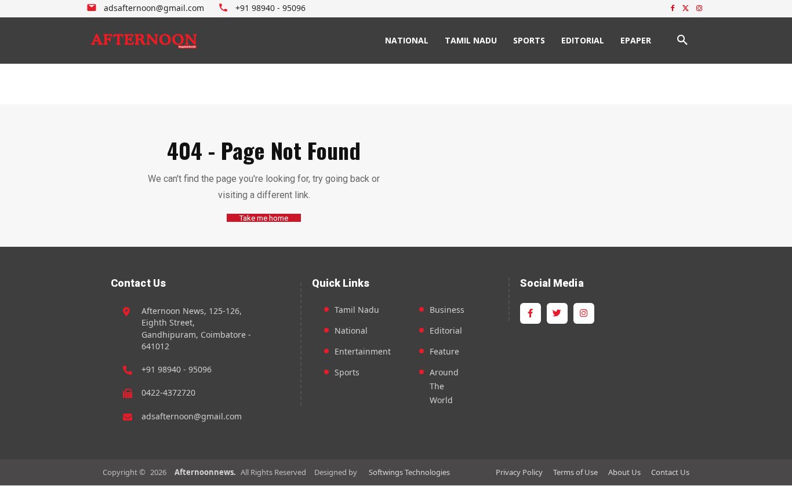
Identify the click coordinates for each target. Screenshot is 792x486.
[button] (682, 40)
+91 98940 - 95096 (176, 369)
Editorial (446, 330)
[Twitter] (685, 9)
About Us (624, 472)
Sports (347, 372)
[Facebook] (673, 9)
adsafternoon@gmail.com (191, 416)
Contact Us (670, 472)
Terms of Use (575, 472)
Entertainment (363, 351)
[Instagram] (699, 9)
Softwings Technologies (409, 472)
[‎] (144, 40)
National (351, 330)
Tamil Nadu (357, 309)
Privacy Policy (519, 472)
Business (447, 309)
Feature (444, 351)
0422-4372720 (168, 392)
